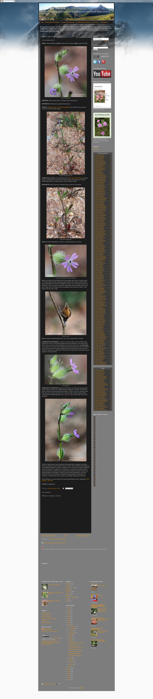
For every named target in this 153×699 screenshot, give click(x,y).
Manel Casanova (55, 638)
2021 (68, 618)
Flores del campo (46, 616)
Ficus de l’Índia (100, 641)
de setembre (72, 632)
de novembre (72, 628)
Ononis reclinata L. (73, 645)
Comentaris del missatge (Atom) (58, 539)
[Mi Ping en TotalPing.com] (59, 684)
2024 (68, 612)
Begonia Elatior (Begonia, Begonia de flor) (103, 620)
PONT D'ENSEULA (46, 622)
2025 (68, 610)
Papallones (96, 149)
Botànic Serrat (95, 594)
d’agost (71, 634)
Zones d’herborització (68, 22)
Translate (105, 41)
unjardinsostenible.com (97, 618)
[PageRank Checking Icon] (49, 684)
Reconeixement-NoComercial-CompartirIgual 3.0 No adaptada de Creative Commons (51, 643)
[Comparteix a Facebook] (70, 488)
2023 (68, 614)
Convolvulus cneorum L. (54, 584)
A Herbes (68, 584)
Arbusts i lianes (69, 587)
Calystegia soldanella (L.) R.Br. (76, 643)
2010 (68, 679)
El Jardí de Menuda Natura (83, 22)
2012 (68, 675)
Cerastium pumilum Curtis (75, 651)
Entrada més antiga (83, 536)
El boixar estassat (101, 585)
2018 (68, 622)
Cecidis (67, 589)
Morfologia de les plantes (52, 22)
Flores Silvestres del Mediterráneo (96, 629)
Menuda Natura (53, 7)
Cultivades (68, 591)
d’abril (70, 658)
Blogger (82, 688)
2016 (68, 667)
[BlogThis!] (67, 488)
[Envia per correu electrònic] (66, 488)
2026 (68, 607)
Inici (42, 22)
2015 (68, 669)
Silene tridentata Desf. (74, 653)
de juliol (71, 637)
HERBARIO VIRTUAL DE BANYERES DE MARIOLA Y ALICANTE (98, 606)
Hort (67, 599)
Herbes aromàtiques (71, 597)
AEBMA (44, 620)
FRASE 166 (100, 595)
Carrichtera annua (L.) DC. (75, 649)
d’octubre (71, 630)
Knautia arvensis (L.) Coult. (75, 655)
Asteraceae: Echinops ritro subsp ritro (102, 631)
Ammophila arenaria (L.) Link (75, 647)
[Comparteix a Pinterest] (72, 488)
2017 (68, 624)
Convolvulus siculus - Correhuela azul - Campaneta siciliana (102, 610)
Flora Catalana (45, 614)
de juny (71, 639)
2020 (68, 620)
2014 (68, 671)
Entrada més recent (48, 536)
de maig (71, 641)
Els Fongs (95, 22)
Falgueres (68, 593)
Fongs (67, 595)
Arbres (67, 585)
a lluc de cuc (94, 584)
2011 (68, 677)
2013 (68, 673)
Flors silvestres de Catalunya (49, 618)
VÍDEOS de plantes (47, 613)
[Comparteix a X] (69, 488)
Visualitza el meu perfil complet (49, 631)
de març (71, 660)
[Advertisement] (71, 555)
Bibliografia (104, 22)
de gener (71, 664)
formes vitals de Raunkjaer (75, 178)
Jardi (67, 601)
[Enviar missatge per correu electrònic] (63, 488)
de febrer (71, 662)
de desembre (72, 626)
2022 (68, 616)
